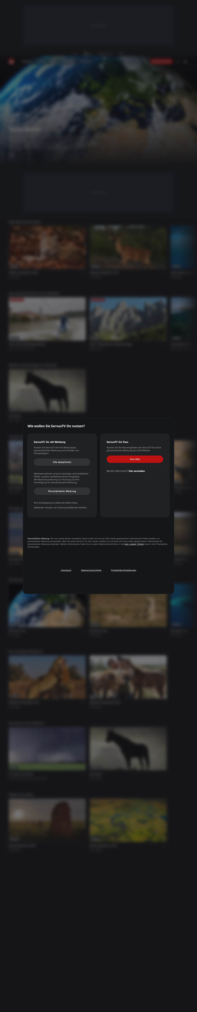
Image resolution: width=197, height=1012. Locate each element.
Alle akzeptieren (62, 462)
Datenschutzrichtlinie (91, 570)
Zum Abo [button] (135, 459)
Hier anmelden (137, 471)
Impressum (66, 570)
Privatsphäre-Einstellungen (123, 570)
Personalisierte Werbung (62, 491)
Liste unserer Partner (134, 544)
